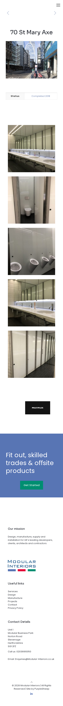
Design (12, 594)
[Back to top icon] (31, 682)
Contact (12, 604)
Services (13, 591)
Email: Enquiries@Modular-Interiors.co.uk (31, 659)
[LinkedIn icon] (31, 694)
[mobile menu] (58, 5)
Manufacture (15, 598)
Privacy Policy (15, 608)
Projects (12, 601)
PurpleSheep (41, 688)
